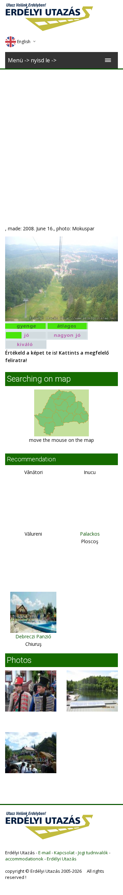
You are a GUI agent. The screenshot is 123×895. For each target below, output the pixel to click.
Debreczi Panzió (33, 636)
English (23, 41)
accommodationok (24, 859)
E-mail (44, 852)
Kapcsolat (64, 852)
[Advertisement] (61, 134)
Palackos (90, 533)
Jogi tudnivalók (93, 852)
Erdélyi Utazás (62, 859)
